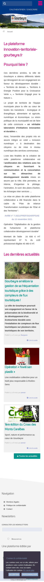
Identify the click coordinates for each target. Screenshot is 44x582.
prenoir (23, 392)
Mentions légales (12, 502)
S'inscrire (32, 10)
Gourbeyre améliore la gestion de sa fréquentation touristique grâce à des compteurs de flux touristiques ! (22, 290)
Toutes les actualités (28, 456)
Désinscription (16, 539)
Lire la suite (33, 340)
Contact (9, 509)
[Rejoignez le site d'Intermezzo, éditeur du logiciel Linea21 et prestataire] (32, 579)
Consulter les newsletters (15, 525)
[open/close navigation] (40, 3)
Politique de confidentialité (16, 505)
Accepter (14, 574)
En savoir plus (28, 570)
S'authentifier (17, 10)
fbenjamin (24, 335)
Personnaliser (29, 574)
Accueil (10, 32)
